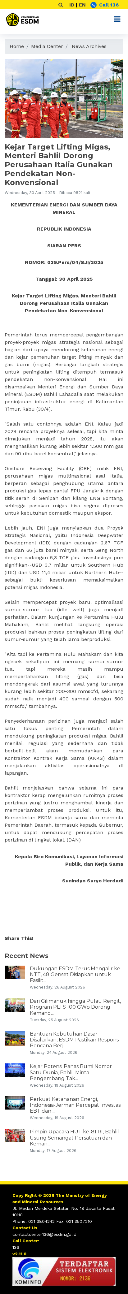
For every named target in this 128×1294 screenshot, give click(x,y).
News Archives (89, 46)
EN (82, 5)
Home (17, 46)
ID (71, 5)
